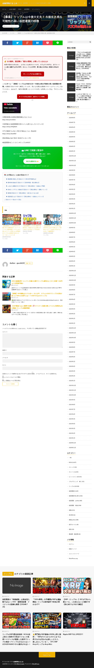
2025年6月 (72, 184)
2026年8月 (72, 117)
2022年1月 (72, 380)
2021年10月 (72, 395)
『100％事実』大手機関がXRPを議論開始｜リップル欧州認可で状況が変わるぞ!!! (47, 601)
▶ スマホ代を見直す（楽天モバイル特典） (32, 96)
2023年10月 (72, 280)
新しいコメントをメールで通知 (11, 377)
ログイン (71, 544)
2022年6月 (72, 356)
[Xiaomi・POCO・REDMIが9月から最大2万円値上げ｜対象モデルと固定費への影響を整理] (71, 87)
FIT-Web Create (19, 664)
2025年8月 (72, 175)
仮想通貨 (26, 9)
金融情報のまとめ (18, 661)
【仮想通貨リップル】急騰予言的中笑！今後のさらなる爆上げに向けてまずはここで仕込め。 (32, 227)
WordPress (35, 664)
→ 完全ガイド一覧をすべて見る (12, 199)
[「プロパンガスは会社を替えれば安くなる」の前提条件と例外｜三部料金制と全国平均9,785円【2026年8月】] (71, 55)
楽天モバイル (73, 524)
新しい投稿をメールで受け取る (11, 380)
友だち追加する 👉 (32, 161)
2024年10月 (72, 223)
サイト (4, 365)
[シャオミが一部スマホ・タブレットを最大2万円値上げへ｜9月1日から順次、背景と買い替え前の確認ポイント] (71, 97)
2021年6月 (72, 414)
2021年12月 (72, 385)
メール (5, 357)
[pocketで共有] (48, 43)
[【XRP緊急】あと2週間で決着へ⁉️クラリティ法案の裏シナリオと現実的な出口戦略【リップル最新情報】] (6, 309)
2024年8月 (72, 232)
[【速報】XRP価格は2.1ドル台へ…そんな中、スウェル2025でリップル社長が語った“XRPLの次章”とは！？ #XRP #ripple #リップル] (6, 296)
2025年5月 (72, 189)
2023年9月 (72, 285)
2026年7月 (72, 122)
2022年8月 (72, 347)
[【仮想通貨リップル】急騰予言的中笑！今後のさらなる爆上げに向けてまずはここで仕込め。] (32, 219)
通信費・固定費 (73, 534)
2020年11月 (72, 447)
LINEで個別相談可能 (34, 77)
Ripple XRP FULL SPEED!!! (73, 634)
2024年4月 (72, 251)
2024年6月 (72, 242)
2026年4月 (72, 136)
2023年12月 (72, 270)
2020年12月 (72, 443)
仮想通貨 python (74, 500)
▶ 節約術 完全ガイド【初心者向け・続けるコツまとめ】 (22, 193)
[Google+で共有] (27, 43)
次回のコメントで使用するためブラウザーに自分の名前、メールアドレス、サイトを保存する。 (30, 373)
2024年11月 (72, 218)
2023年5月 (72, 304)
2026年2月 (72, 146)
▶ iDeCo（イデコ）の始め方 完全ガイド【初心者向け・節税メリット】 (27, 189)
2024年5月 (72, 246)
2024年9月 (72, 227)
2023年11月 (72, 275)
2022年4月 (72, 366)
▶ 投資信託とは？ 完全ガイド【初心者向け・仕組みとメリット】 (25, 196)
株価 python (72, 519)
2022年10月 (72, 337)
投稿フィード (73, 549)
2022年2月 (72, 376)
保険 (70, 510)
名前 (4, 350)
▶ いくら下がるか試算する (32, 74)
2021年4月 (72, 423)
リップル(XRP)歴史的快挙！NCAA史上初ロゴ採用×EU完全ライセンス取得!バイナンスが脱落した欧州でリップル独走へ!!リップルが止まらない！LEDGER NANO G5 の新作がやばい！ (16, 639)
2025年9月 (72, 170)
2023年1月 (72, 323)
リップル (15, 26)
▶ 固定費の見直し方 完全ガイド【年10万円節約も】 (21, 179)
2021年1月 (72, 438)
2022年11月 (72, 333)
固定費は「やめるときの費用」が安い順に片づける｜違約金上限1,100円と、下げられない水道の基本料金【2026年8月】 (83, 76)
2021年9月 (72, 399)
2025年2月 (72, 203)
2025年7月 (72, 180)
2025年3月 (72, 199)
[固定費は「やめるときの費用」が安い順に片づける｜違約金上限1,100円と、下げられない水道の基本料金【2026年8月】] (71, 76)
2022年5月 (72, 361)
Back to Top (47, 655)
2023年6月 (72, 299)
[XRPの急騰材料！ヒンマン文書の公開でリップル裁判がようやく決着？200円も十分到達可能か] (6, 284)
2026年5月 (72, 132)
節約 (70, 529)
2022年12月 (72, 328)
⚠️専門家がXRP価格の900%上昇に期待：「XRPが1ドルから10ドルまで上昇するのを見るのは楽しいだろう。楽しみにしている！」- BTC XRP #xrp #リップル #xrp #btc (47, 639)
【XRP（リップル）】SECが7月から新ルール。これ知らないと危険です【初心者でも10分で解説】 (77, 601)
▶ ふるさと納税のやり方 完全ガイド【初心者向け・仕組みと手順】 (25, 186)
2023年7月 (72, 294)
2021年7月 (72, 409)
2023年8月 (72, 290)
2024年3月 (72, 256)
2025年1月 (72, 208)
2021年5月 (72, 419)
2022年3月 (72, 371)
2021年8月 (72, 404)
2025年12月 (72, 156)
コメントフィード (74, 553)
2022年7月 (72, 352)
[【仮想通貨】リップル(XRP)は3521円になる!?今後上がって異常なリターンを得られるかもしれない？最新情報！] (52, 219)
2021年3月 (72, 428)
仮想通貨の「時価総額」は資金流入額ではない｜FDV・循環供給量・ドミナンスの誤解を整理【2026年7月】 (16, 603)
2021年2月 (72, 433)
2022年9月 (72, 342)
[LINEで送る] (58, 43)
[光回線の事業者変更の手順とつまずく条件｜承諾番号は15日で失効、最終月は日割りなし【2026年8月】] (71, 66)
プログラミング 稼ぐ (75, 481)
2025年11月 (72, 160)
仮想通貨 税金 (73, 505)
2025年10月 (72, 165)
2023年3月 (72, 313)
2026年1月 (72, 151)
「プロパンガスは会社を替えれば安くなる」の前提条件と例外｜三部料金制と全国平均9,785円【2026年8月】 (83, 55)
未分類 (71, 515)
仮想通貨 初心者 (73, 496)
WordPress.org (73, 558)
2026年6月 (72, 127)
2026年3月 (72, 141)
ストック (71, 467)
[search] (90, 42)
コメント (5, 331)
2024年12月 (72, 213)
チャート (71, 472)
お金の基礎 (12, 9)
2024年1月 (72, 266)
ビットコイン (36, 9)
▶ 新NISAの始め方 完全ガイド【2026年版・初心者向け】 (23, 182)
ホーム (4, 9)
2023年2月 (72, 318)
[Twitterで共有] (17, 43)
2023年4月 (72, 309)
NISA (19, 9)
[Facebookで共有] (7, 43)
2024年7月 (72, 237)
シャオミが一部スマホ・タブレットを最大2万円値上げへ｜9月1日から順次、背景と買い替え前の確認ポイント (83, 97)
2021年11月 (72, 390)
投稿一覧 (28, 263)
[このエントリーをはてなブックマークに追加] (37, 43)
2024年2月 (72, 261)
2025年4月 (72, 194)
